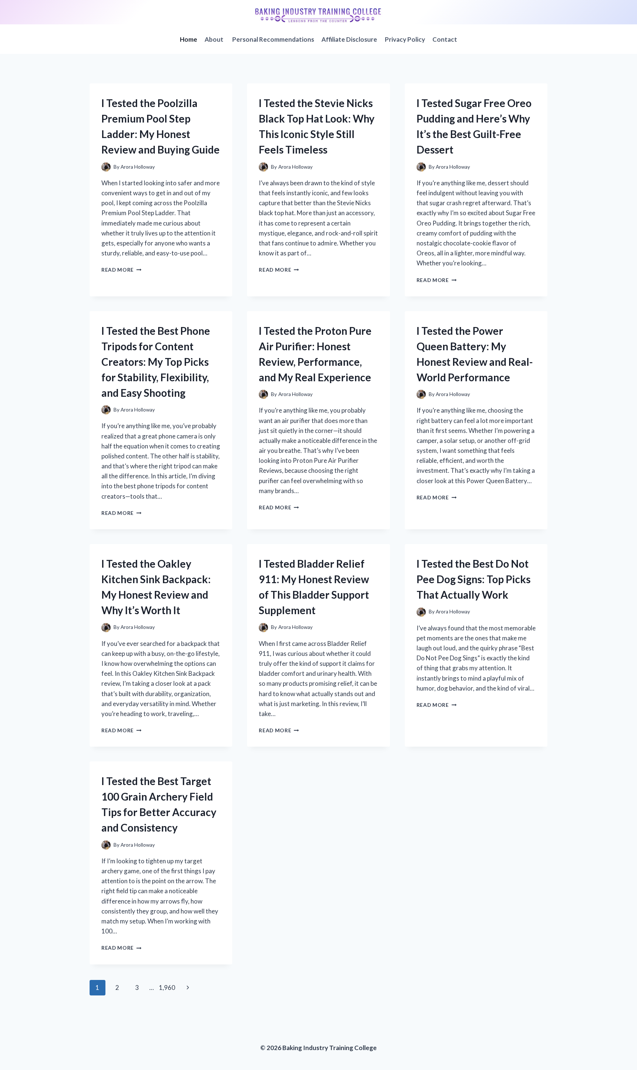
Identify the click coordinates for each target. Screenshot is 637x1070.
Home (188, 39)
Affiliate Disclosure (349, 39)
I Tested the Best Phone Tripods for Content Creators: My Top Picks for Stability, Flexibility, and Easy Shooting (155, 361)
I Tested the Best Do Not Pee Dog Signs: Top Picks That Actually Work (473, 579)
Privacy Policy (405, 39)
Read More (121, 270)
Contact (444, 39)
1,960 (167, 987)
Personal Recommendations (273, 39)
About (214, 39)
